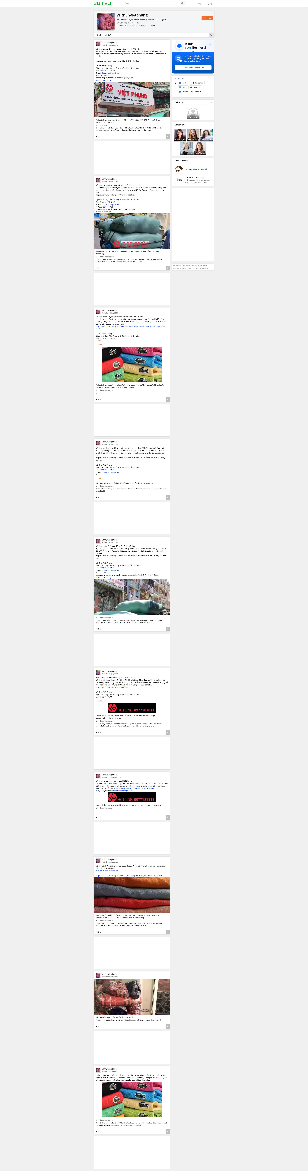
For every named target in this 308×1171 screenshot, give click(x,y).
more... (100, 344)
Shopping (186, 265)
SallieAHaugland (180, 140)
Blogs (205, 265)
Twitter (184, 87)
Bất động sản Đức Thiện (195, 169)
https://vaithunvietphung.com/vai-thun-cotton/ (135, 788)
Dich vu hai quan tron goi (195, 177)
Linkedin (185, 92)
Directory (194, 265)
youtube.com (102, 125)
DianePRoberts (187, 153)
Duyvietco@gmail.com (111, 73)
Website (181, 78)
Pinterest (197, 92)
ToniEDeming (193, 140)
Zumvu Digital (204, 268)
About (108, 35)
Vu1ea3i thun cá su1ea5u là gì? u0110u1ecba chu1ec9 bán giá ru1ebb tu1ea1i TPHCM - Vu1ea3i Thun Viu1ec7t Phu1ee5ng (130, 386)
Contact (189, 268)
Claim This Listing (191, 67)
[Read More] (168, 136)
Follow (207, 18)
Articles (176, 268)
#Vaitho (99, 870)
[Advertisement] (193, 225)
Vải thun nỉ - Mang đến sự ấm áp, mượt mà (114, 1017)
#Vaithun (131, 790)
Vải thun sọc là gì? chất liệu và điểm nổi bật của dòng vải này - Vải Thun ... (128, 483)
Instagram (199, 83)
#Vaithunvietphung (119, 790)
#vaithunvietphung (103, 80)
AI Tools (183, 268)
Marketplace (177, 265)
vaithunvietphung (109, 43)
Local (200, 265)
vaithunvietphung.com (106, 257)
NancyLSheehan (207, 140)
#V (97, 790)
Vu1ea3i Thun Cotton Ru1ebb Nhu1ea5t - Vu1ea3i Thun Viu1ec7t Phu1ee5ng (129, 805)
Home (98, 35)
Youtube (196, 87)
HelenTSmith (200, 153)
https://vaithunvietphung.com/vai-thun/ (112, 687)
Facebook (185, 83)
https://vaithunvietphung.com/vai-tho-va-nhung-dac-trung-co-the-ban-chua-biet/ (129, 875)
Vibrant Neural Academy (193, 116)
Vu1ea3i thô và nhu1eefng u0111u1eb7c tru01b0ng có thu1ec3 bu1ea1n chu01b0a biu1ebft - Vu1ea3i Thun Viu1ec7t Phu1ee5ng (127, 916)
